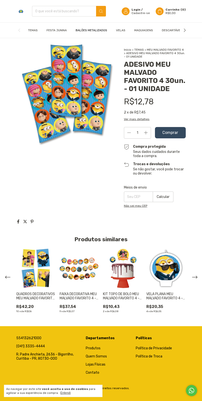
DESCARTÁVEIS (172, 30)
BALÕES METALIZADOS (91, 30)
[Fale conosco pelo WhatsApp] (191, 390)
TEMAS (139, 49)
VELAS (120, 30)
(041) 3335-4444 (30, 346)
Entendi (65, 393)
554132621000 (28, 338)
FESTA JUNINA (57, 30)
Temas (33, 30)
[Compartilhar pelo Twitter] (25, 221)
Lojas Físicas (95, 364)
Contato (92, 372)
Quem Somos (96, 356)
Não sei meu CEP (135, 206)
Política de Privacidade (154, 348)
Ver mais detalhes (137, 119)
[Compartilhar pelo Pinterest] (32, 221)
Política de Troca (149, 356)
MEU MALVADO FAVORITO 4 (165, 49)
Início (127, 49)
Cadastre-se (141, 13)
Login (136, 9)
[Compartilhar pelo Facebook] (18, 221)
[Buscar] (101, 11)
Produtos (93, 348)
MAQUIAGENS (143, 30)
